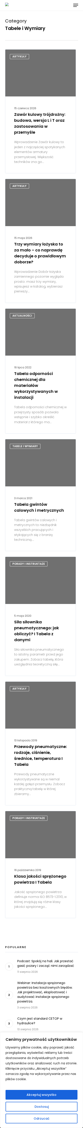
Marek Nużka (22, 314)
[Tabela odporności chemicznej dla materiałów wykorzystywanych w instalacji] (40, 371)
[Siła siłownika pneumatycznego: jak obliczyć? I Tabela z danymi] (40, 616)
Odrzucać (41, 1118)
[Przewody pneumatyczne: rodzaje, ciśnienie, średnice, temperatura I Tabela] (40, 743)
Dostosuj (42, 1106)
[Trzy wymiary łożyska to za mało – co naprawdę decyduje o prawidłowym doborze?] (40, 241)
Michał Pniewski (24, 54)
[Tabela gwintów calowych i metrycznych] (40, 495)
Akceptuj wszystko (41, 1095)
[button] (75, 5)
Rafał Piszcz (22, 687)
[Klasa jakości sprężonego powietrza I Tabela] (40, 864)
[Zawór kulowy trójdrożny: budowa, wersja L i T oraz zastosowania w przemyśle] (40, 111)
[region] (41, 1080)
